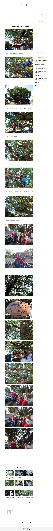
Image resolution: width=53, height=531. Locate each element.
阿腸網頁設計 (28, 529)
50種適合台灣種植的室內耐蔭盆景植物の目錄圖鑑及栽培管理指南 (41, 82)
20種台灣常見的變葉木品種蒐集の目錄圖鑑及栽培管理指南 (41, 72)
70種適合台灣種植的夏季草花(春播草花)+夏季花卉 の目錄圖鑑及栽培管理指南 (40, 64)
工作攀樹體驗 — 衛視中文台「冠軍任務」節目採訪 (19, 26)
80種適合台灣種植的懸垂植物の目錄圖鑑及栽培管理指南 (41, 85)
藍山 (12, 510)
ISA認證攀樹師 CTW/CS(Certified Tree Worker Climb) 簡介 (19, 488)
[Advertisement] (19, 19)
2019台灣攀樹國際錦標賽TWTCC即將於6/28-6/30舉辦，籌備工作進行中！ (10, 478)
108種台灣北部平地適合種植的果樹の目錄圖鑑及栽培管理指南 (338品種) (40, 66)
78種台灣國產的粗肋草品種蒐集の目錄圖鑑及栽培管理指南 (41, 79)
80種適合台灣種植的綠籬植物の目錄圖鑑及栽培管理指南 (41, 61)
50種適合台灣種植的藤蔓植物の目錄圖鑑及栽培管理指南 (41, 69)
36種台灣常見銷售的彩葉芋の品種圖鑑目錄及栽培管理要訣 (41, 75)
